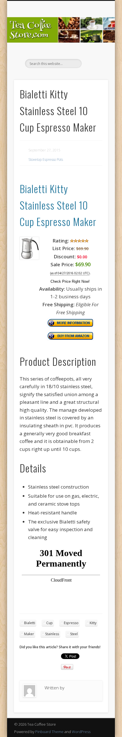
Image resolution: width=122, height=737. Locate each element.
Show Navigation (94, 50)
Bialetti (29, 622)
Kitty (93, 622)
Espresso (71, 622)
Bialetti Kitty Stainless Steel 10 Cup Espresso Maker (58, 205)
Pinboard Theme (49, 731)
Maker (29, 634)
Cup (49, 622)
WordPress (81, 731)
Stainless (52, 634)
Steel (74, 634)
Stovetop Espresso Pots (45, 159)
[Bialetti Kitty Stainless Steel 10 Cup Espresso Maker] (29, 258)
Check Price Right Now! (70, 281)
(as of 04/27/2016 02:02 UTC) (69, 273)
